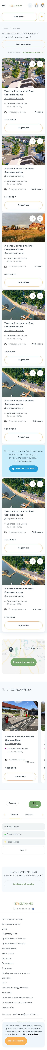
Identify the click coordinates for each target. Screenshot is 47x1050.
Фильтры (18, 16)
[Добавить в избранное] (40, 64)
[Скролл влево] (6, 74)
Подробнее (23, 128)
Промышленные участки (13, 943)
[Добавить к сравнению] (32, 64)
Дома (4, 929)
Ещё (22, 850)
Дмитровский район (14, 98)
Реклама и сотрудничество (15, 988)
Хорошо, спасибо (16, 1041)
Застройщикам (9, 948)
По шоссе (6, 958)
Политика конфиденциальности (17, 997)
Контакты (6, 992)
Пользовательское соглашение (17, 1002)
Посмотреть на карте (23, 662)
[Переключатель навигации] (4, 5)
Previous (4, 814)
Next (42, 814)
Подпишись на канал (25, 468)
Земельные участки (11, 924)
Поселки (12, 803)
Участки (34, 805)
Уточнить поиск (23, 44)
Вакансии (6, 978)
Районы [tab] (29, 815)
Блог (4, 983)
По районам (7, 963)
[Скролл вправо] (40, 74)
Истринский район (13, 744)
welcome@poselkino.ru (26, 1014)
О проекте (7, 968)
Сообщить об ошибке (23, 884)
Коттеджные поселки (12, 919)
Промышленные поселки (14, 939)
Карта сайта (8, 1007)
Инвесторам (8, 953)
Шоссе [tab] (14, 815)
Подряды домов (9, 934)
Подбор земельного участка (16, 973)
